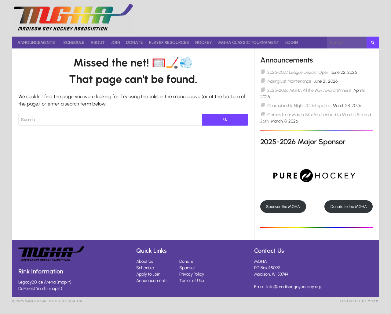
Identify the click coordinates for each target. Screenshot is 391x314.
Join (115, 42)
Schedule (73, 42)
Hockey (203, 42)
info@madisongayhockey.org (293, 286)
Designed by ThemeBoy (359, 301)
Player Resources (169, 42)
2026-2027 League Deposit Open (298, 72)
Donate (134, 42)
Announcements (36, 42)
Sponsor (187, 267)
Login (291, 42)
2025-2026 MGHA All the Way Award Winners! (309, 90)
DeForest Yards (32, 288)
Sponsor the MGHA (283, 206)
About (97, 42)
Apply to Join (148, 274)
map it (64, 282)
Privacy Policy (191, 274)
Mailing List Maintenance (289, 81)
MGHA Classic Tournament (248, 42)
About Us (144, 261)
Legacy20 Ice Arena (37, 282)
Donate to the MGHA (349, 206)
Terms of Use (191, 280)
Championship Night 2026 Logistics (298, 105)
